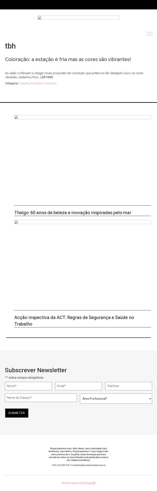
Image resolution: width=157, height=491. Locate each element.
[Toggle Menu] (149, 34)
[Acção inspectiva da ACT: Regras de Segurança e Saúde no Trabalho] (82, 265)
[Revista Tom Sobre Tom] (78, 22)
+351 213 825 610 (61, 465)
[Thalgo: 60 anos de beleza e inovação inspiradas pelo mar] (82, 160)
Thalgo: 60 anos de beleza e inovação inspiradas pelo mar (72, 212)
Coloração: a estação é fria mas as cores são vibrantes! (68, 59)
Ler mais (46, 77)
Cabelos (24, 83)
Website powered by (78, 483)
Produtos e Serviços (43, 83)
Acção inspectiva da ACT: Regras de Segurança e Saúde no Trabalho (74, 320)
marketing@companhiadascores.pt (89, 465)
